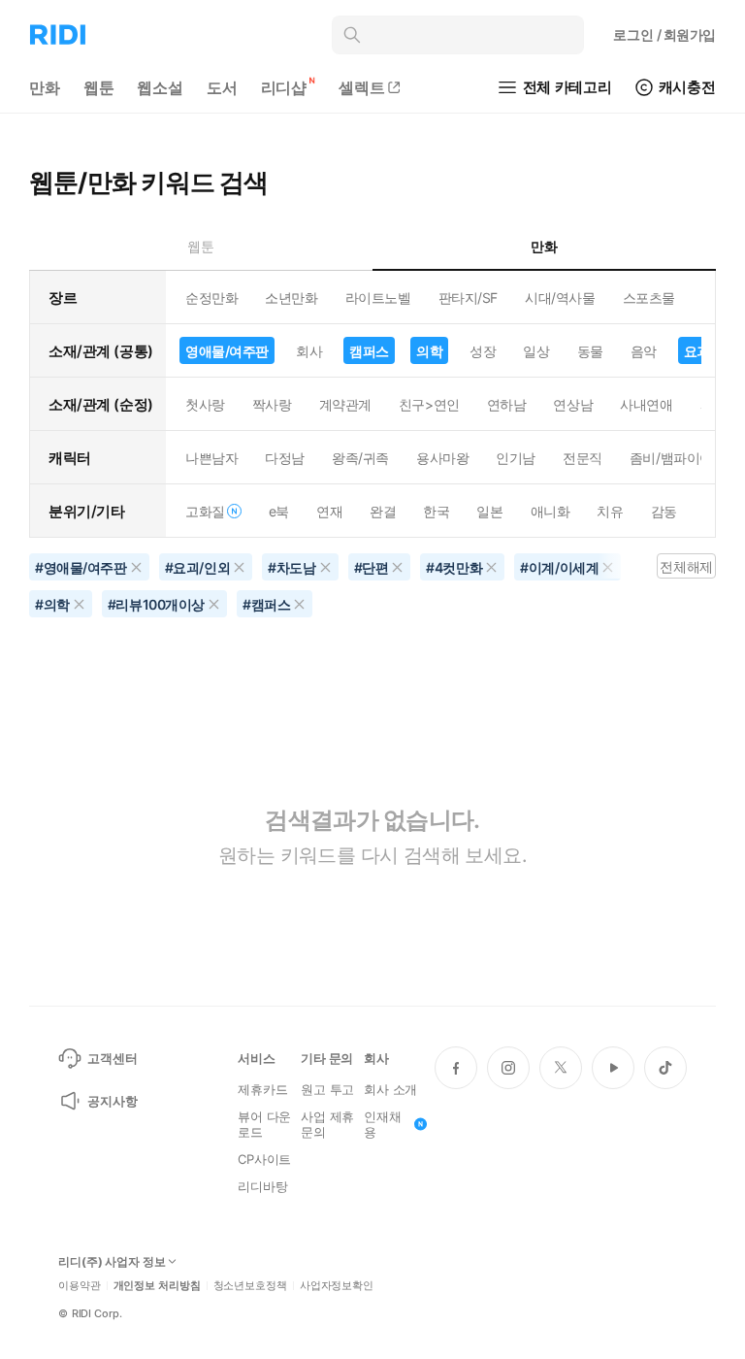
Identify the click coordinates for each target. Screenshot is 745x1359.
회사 (309, 351)
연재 (329, 511)
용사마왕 (442, 457)
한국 (436, 511)
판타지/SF (468, 297)
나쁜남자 (211, 457)
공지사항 (112, 1101)
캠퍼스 (369, 351)
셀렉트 (362, 87)
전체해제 (686, 566)
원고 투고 (327, 1089)
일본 (489, 511)
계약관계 (345, 404)
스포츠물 (649, 297)
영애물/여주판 (227, 351)
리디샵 (284, 87)
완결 (383, 511)
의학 (429, 351)
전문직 (582, 457)
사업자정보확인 (336, 1285)
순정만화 (211, 297)
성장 (483, 351)
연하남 (507, 404)
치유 (610, 511)
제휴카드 (262, 1089)
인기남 (515, 457)
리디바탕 (262, 1186)
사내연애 (646, 404)
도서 (222, 87)
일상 (536, 351)
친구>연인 (429, 404)
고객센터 (112, 1058)
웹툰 (98, 87)
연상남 (573, 404)
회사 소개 (390, 1089)
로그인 (664, 34)
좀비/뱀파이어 (671, 457)
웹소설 (160, 87)
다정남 (285, 457)
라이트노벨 (378, 297)
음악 (644, 351)
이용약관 (79, 1285)
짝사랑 (272, 404)
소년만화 (291, 297)
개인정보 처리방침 (157, 1285)
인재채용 (383, 1124)
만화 (44, 87)
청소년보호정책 (250, 1285)
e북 (279, 511)
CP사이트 (264, 1159)
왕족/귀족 (360, 457)
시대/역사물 (560, 297)
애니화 (550, 511)
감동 (664, 511)
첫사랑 (205, 404)
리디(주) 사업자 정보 (112, 1262)
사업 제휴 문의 (327, 1124)
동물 (590, 351)
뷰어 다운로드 (264, 1124)
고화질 (205, 511)
